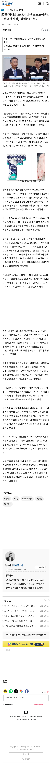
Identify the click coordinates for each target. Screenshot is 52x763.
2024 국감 (19, 10)
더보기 (46, 600)
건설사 (11, 10)
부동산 (4, 10)
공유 (46, 30)
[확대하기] (26, 57)
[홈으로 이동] (7, 3)
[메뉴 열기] (38, 3)
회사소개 (26, 754)
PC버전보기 (26, 759)
